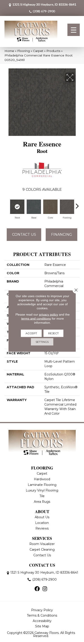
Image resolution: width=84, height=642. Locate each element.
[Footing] (67, 206)
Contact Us (24, 234)
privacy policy (48, 314)
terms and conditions (36, 318)
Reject (53, 333)
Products (53, 51)
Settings (42, 341)
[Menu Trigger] (73, 30)
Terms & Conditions (42, 615)
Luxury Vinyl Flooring (42, 490)
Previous (6, 203)
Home (9, 51)
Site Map (42, 626)
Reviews (42, 528)
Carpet (38, 51)
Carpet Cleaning (42, 550)
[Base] (34, 206)
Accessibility (42, 620)
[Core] (50, 206)
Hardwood (42, 479)
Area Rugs (42, 502)
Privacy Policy (42, 610)
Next (77, 203)
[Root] (17, 206)
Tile (42, 496)
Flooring (23, 51)
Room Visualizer (42, 544)
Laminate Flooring (42, 485)
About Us (42, 517)
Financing (61, 234)
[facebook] (37, 589)
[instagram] (45, 589)
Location (42, 523)
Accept (31, 333)
